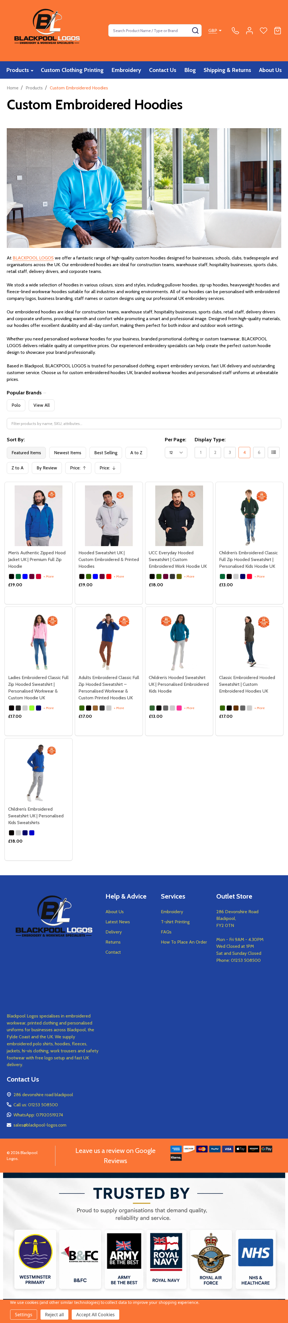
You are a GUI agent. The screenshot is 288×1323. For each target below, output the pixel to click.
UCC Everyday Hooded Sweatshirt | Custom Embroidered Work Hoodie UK (178, 559)
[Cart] (277, 30)
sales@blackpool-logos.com (40, 1125)
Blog (190, 70)
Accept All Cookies (95, 1314)
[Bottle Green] (222, 576)
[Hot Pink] (179, 708)
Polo (16, 405)
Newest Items (67, 452)
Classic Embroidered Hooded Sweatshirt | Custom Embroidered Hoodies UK (247, 684)
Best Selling (105, 452)
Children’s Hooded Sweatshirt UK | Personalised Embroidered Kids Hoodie (179, 684)
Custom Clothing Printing (72, 70)
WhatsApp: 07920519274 (38, 1115)
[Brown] (95, 708)
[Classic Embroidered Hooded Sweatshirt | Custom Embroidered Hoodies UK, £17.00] (249, 640)
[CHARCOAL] (172, 576)
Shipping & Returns (227, 70)
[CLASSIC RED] (38, 576)
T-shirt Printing (175, 921)
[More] (32, 70)
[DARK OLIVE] (179, 576)
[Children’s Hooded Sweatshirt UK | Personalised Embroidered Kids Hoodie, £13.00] (179, 640)
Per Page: (175, 440)
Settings (23, 1314)
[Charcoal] (18, 708)
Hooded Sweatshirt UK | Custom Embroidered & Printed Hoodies (108, 559)
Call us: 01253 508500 (36, 1104)
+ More (49, 576)
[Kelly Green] (32, 708)
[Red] (249, 576)
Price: (80, 469)
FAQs (166, 932)
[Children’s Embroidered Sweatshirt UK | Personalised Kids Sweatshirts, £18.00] (38, 772)
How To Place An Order (184, 942)
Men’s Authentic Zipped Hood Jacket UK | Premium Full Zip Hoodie (37, 559)
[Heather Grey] (236, 576)
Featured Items (26, 452)
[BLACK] (11, 576)
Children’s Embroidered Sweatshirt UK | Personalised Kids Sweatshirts (36, 815)
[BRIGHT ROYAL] (25, 576)
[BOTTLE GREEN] (18, 576)
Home (13, 88)
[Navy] (243, 576)
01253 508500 (246, 960)
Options (39, 601)
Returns (113, 942)
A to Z (136, 452)
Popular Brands (24, 393)
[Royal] (32, 833)
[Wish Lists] (263, 30)
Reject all (54, 1314)
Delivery (113, 932)
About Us (270, 70)
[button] (144, 1248)
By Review (47, 468)
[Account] (249, 30)
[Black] (152, 576)
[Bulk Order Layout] (274, 452)
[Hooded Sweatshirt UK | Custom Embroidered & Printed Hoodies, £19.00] (108, 515)
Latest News (117, 921)
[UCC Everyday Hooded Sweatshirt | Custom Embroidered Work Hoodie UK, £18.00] (179, 515)
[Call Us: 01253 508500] (235, 30)
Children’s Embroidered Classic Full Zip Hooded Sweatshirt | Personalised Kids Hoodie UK (248, 559)
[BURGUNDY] (32, 576)
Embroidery (126, 70)
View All (41, 405)
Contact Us (162, 70)
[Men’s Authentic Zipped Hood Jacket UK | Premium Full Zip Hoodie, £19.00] (38, 515)
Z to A (18, 468)
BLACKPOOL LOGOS (33, 258)
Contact (113, 952)
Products (17, 70)
